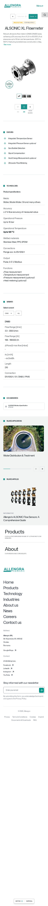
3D (18, 112)
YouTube (6, 675)
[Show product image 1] (19, 96)
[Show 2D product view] (24, 106)
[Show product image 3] (28, 96)
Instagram (7, 671)
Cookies (33, 717)
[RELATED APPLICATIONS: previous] (36, 468)
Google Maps (8, 650)
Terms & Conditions (19, 717)
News (7, 611)
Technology (12, 594)
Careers (10, 617)
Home (8, 582)
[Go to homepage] (12, 5)
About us (10, 605)
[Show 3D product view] (18, 106)
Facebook (7, 665)
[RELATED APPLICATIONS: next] (42, 468)
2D (24, 112)
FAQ (35, 720)
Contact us (12, 622)
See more (7, 44)
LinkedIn (6, 668)
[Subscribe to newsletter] (41, 690)
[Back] (12, 16)
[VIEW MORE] (30, 106)
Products (10, 588)
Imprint (41, 717)
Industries (11, 599)
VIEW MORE (30, 112)
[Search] (44, 14)
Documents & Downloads (21, 720)
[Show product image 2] (24, 96)
